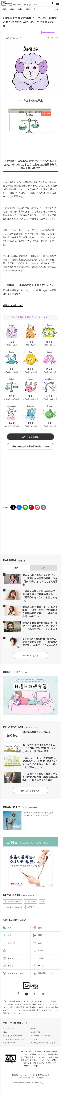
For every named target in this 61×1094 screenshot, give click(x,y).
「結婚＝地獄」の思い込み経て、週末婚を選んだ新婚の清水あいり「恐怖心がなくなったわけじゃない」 (40, 596)
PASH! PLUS (35, 1032)
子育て (10, 966)
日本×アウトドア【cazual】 (40, 1036)
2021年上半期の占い (12, 38)
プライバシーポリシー (26, 1078)
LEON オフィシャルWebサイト (14, 1039)
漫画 (28, 9)
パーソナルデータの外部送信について (35, 1075)
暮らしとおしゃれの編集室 (13, 1036)
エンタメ (11, 958)
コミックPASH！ (9, 1043)
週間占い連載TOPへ (13, 305)
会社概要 (40, 1078)
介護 (42, 901)
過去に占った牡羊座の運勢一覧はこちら (30, 446)
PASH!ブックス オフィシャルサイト (43, 1043)
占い (35, 9)
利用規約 (15, 1075)
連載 (20, 9)
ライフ (41, 966)
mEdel (5, 1032)
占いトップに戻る (30, 437)
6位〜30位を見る (30, 655)
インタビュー (30, 901)
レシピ (44, 9)
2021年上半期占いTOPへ (15, 299)
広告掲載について (45, 973)
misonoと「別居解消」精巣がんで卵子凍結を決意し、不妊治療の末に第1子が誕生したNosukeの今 (40, 641)
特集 (12, 9)
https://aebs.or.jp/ (31, 1066)
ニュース (54, 9)
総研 (4, 9)
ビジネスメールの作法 (13, 907)
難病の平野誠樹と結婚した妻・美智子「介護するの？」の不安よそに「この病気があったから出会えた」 (40, 627)
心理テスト (31, 907)
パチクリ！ (34, 1039)
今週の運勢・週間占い (49, 32)
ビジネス (42, 950)
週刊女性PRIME (9, 1028)
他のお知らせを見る (30, 790)
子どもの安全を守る (13, 901)
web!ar (32, 1028)
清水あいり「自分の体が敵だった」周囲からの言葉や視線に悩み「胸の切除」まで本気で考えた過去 (40, 580)
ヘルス (41, 958)
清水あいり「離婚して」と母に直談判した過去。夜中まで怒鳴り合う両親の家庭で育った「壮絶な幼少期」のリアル (40, 612)
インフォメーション (16, 973)
